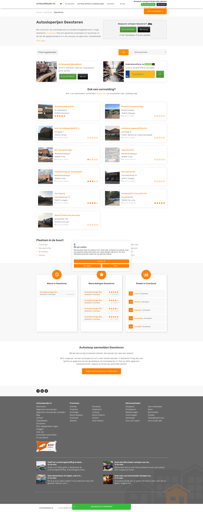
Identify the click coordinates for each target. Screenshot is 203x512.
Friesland (74, 409)
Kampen (138, 310)
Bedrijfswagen (132, 412)
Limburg (95, 412)
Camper (151, 415)
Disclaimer (40, 423)
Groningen (74, 412)
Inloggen (69, 4)
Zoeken (110, 4)
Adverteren (41, 406)
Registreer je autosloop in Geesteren (101, 371)
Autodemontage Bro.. (49, 292)
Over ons (40, 432)
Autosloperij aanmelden (46, 435)
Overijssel (47, 12)
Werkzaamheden (154, 11)
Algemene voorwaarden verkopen (50, 412)
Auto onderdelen (155, 406)
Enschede (139, 318)
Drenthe (73, 406)
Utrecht (95, 418)
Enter (137, 294)
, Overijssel (139, 294)
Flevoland (96, 406)
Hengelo (138, 327)
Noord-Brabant (76, 415)
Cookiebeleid (41, 421)
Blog (122, 4)
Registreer (101, 93)
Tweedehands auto (156, 418)
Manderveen (133, 244)
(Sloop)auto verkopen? (101, 507)
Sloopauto (130, 406)
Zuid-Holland (97, 421)
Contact (39, 418)
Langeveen (133, 248)
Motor (150, 409)
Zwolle (137, 302)
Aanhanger (130, 418)
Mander (42, 255)
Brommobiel (153, 412)
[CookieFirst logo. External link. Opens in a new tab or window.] (75, 244)
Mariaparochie (45, 248)
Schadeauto (131, 409)
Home (38, 12)
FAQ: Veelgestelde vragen (47, 426)
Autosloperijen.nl (44, 403)
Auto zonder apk (155, 421)
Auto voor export (133, 421)
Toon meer (40, 41)
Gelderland (96, 409)
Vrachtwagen (131, 415)
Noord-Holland (98, 415)
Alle (123, 52)
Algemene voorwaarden (46, 409)
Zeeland (73, 421)
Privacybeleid (42, 437)
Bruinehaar (43, 252)
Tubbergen (43, 244)
